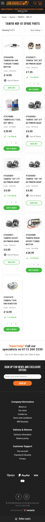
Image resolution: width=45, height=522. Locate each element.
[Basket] (41, 3)
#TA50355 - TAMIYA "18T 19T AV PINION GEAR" (34, 179)
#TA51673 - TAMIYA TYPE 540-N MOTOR (10, 300)
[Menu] (2, 3)
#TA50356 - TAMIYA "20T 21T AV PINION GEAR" (34, 119)
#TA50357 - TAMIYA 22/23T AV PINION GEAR (11, 238)
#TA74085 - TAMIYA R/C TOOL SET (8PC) (12, 119)
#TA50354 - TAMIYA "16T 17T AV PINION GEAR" (12, 179)
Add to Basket (34, 89)
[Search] (35, 3)
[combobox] (36, 30)
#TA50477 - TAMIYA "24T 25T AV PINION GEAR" (34, 60)
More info (11, 87)
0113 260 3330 (32, 349)
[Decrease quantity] (30, 84)
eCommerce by (19, 510)
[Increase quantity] (38, 84)
